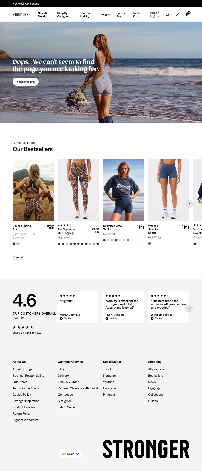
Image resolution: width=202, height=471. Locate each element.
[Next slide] (189, 204)
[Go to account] (177, 14)
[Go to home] (20, 14)
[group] (33, 204)
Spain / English (154, 14)
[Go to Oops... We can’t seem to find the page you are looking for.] (101, 72)
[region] (101, 204)
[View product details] (33, 233)
